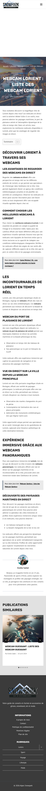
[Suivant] (40, 640)
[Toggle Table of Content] (16, 142)
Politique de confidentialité (23, 727)
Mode (23, 768)
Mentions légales (23, 730)
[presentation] (23, 628)
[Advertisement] (23, 33)
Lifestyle (23, 73)
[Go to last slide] (6, 640)
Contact (23, 723)
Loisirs (20, 747)
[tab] (18, 667)
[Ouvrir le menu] (41, 4)
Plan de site (23, 734)
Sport (23, 752)
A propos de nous (23, 720)
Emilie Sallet (19, 97)
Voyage (23, 757)
